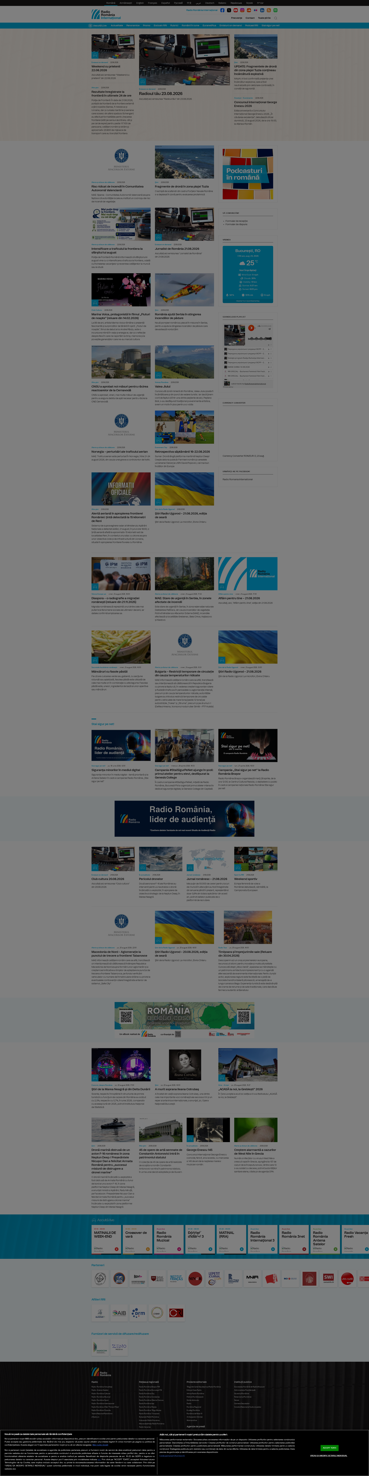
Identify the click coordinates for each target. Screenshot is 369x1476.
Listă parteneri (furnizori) (172, 1456)
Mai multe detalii (100, 1445)
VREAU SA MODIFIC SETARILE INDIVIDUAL (328, 1456)
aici (99, 1460)
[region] (184, 1453)
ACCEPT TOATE (329, 1448)
